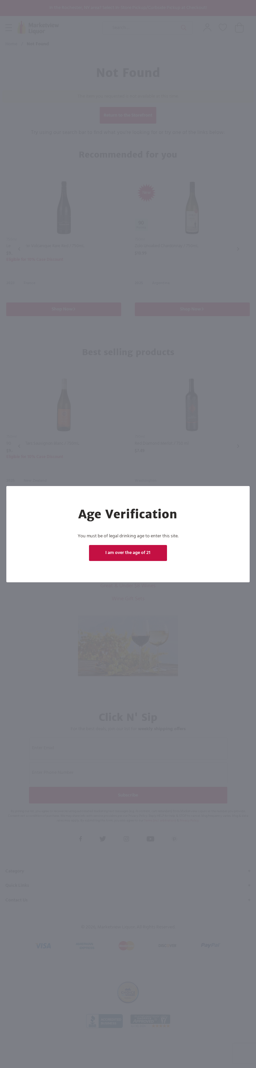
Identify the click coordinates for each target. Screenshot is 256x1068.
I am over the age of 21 (128, 553)
